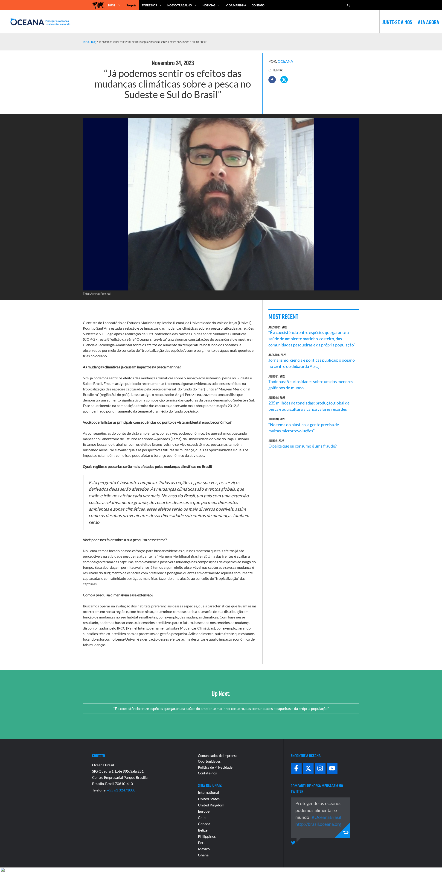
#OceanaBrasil (326, 817)
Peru (202, 842)
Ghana (203, 855)
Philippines (207, 836)
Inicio (86, 42)
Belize (202, 830)
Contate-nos (207, 773)
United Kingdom (211, 805)
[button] (272, 79)
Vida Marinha (236, 5)
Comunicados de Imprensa (218, 755)
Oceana (285, 61)
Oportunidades (209, 761)
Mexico (204, 849)
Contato (258, 5)
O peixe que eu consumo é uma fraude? (302, 445)
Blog (93, 42)
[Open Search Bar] (348, 5)
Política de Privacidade (215, 767)
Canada (204, 823)
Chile (202, 817)
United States (209, 799)
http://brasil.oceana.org (318, 824)
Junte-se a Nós (397, 22)
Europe (203, 811)
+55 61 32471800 (121, 790)
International (208, 792)
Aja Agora (428, 22)
